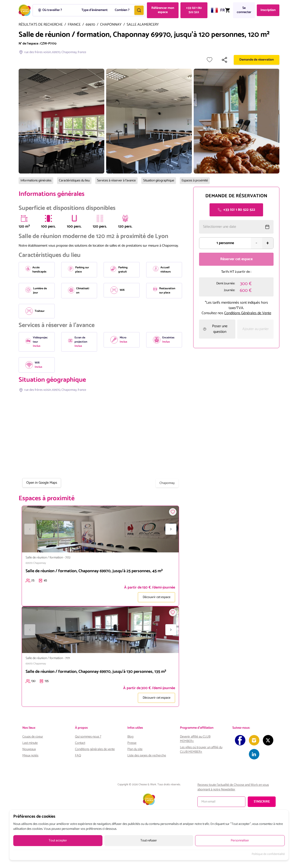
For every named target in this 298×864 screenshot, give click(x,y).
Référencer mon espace (162, 10)
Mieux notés (30, 755)
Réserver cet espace (236, 259)
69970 (90, 24)
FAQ (78, 755)
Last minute (30, 743)
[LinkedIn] (254, 754)
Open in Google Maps (41, 483)
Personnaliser (240, 840)
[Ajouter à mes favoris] (209, 60)
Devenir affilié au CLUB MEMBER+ (195, 739)
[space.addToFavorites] (172, 512)
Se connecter (244, 10)
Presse (131, 743)
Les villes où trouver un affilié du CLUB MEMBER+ (201, 749)
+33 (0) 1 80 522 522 (194, 10)
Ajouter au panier (255, 329)
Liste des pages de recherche (146, 755)
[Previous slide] (29, 529)
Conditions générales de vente (95, 749)
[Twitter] (268, 740)
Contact (80, 743)
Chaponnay (111, 24)
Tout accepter (58, 840)
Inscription (268, 10)
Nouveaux (29, 749)
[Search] (139, 10)
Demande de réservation (256, 59)
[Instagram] (254, 740)
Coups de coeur (32, 737)
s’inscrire (262, 801)
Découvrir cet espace (156, 597)
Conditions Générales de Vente (247, 313)
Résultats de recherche (41, 24)
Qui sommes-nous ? (88, 737)
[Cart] (227, 10)
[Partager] (224, 60)
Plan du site (134, 749)
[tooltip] (24, 218)
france (74, 24)
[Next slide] (170, 529)
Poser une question (219, 329)
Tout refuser (148, 840)
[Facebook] (240, 740)
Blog (130, 737)
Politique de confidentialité (268, 854)
